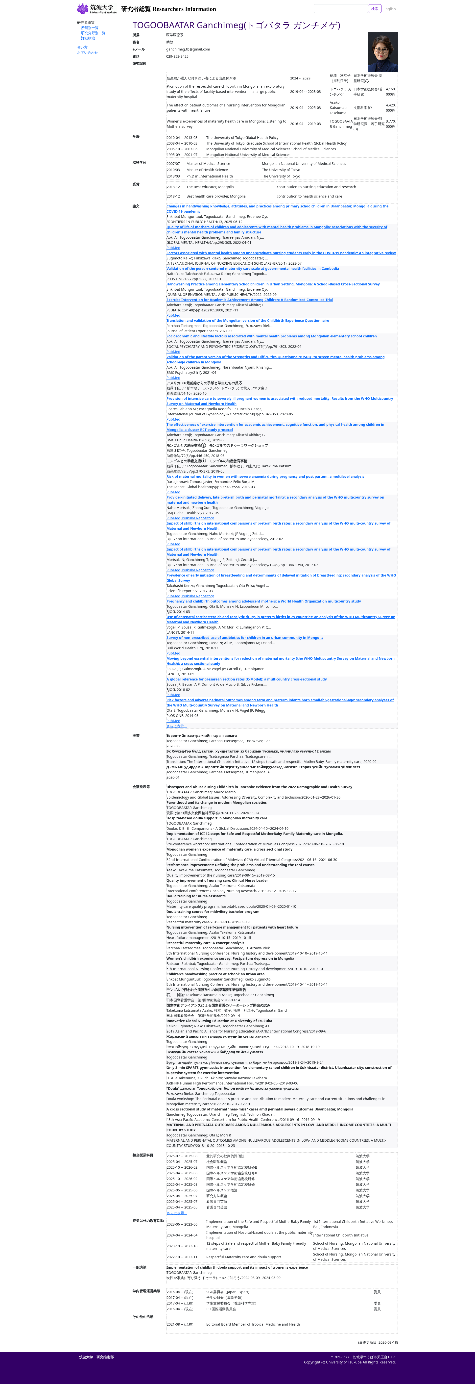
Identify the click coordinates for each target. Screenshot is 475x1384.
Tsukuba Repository (197, 518)
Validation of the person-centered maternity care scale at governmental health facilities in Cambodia (252, 268)
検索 (374, 8)
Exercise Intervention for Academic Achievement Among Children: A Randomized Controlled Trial (249, 299)
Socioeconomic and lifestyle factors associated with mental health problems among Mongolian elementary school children (271, 336)
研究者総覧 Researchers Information (168, 9)
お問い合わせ (87, 52)
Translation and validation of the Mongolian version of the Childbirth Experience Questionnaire (247, 320)
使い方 (82, 47)
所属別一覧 (89, 27)
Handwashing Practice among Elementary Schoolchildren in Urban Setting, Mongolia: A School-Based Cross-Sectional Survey (273, 284)
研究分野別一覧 (93, 32)
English (389, 8)
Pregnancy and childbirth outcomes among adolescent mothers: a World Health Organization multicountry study (263, 601)
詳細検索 (88, 38)
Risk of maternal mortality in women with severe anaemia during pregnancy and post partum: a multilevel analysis (265, 476)
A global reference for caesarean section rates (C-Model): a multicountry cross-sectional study (246, 679)
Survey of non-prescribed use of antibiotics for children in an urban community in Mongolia (244, 637)
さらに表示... (176, 726)
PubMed (173, 247)
